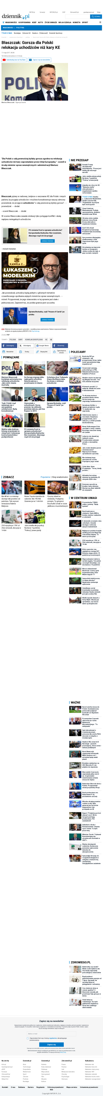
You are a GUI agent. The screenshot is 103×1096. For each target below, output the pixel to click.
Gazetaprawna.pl (7, 1067)
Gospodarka (27, 1069)
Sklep (98, 12)
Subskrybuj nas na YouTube (15, 60)
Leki (63, 1069)
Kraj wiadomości (60, 477)
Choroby (64, 1074)
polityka (28, 37)
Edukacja (44, 1069)
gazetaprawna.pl (88, 12)
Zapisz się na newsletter (41, 60)
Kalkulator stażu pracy (92, 1069)
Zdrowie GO (26, 33)
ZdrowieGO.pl (74, 12)
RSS (51, 1090)
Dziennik (4, 37)
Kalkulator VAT (89, 1072)
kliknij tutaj (63, 1052)
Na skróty (5, 1061)
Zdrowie (25, 1076)
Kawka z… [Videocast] (39, 33)
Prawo (64, 1064)
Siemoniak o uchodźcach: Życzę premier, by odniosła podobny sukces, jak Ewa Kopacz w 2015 (34, 407)
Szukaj (97, 16)
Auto (24, 1064)
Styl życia (64, 1079)
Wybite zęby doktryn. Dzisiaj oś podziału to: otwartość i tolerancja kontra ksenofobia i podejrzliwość (11, 433)
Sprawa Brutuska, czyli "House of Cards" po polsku (47, 313)
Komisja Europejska (34, 340)
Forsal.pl (4, 1072)
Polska (13, 340)
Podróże (25, 1079)
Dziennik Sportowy (55, 33)
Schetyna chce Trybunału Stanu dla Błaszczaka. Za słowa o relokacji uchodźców (57, 380)
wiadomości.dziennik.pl (15, 37)
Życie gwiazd (45, 1074)
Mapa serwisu (71, 1087)
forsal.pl (42, 12)
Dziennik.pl (27, 1061)
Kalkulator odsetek (91, 1074)
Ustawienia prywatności (89, 1087)
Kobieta (43, 1064)
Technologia (27, 1067)
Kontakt (5, 1087)
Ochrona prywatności (55, 1087)
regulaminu (53, 1038)
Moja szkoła (45, 1072)
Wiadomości (8, 28)
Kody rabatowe (46, 1067)
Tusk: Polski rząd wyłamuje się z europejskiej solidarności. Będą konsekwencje (9, 407)
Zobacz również (47, 241)
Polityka (20, 28)
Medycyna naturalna (68, 1072)
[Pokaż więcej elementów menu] (100, 22)
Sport (24, 1074)
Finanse (64, 1067)
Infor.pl (4, 1064)
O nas (13, 1087)
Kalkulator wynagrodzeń (92, 1079)
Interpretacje (6, 1076)
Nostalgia (17, 33)
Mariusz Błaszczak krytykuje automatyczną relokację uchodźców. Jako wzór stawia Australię (12, 381)
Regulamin (40, 1087)
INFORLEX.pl (54, 12)
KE (46, 340)
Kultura (43, 1081)
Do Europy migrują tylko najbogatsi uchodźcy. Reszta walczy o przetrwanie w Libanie (34, 380)
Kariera (30, 1087)
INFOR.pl (32, 12)
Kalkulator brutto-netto (92, 1076)
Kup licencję (35, 331)
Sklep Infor (5, 1079)
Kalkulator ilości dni (91, 1067)
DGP (63, 12)
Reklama (21, 1087)
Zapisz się (51, 1045)
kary (20, 340)
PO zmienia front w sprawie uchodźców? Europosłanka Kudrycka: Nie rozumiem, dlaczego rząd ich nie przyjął (45, 233)
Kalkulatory (89, 1061)
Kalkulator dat (89, 1064)
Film (42, 1076)
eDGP (3, 1069)
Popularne (45, 477)
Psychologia (65, 1076)
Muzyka (43, 1079)
